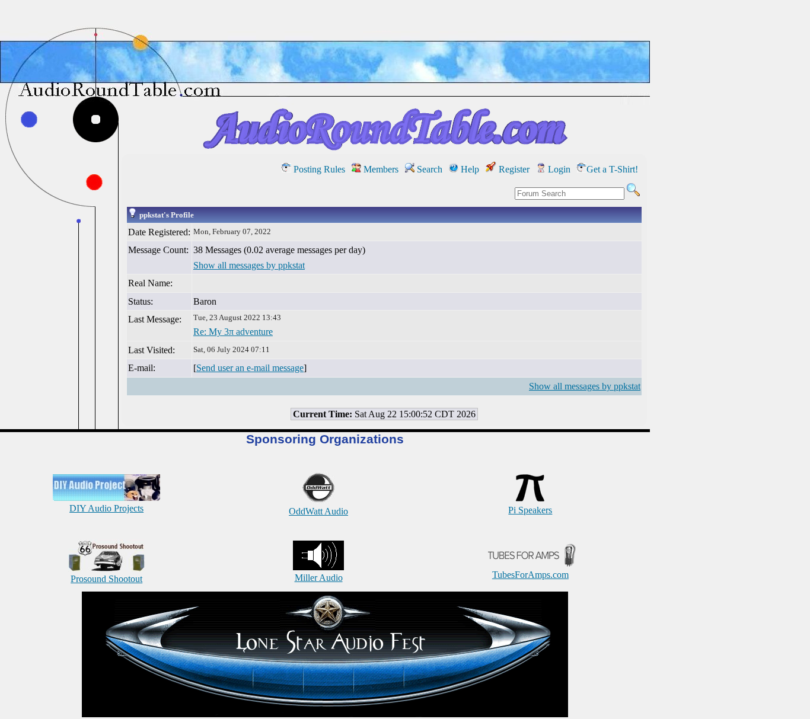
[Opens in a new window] (325, 714)
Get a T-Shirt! (612, 169)
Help (468, 169)
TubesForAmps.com (530, 575)
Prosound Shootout (106, 579)
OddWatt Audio (318, 511)
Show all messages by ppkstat (249, 265)
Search (428, 169)
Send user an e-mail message (250, 368)
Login (558, 169)
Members (379, 169)
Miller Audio (319, 578)
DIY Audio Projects (106, 508)
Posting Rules (318, 169)
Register (513, 169)
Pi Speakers (530, 510)
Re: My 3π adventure (233, 332)
